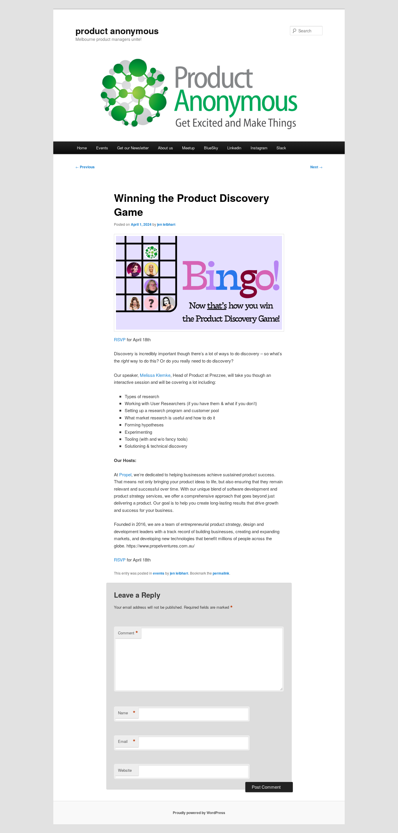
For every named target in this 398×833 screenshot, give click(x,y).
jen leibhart (166, 224)
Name (126, 713)
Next (316, 166)
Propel (125, 474)
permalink (221, 573)
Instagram (259, 147)
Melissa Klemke (155, 375)
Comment (128, 633)
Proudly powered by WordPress (199, 812)
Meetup (188, 147)
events (158, 573)
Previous (85, 166)
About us (165, 147)
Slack (281, 147)
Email (126, 741)
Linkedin (234, 147)
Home (82, 147)
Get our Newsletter (133, 147)
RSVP (120, 339)
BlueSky (211, 147)
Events (102, 147)
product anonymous (117, 30)
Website (125, 770)
